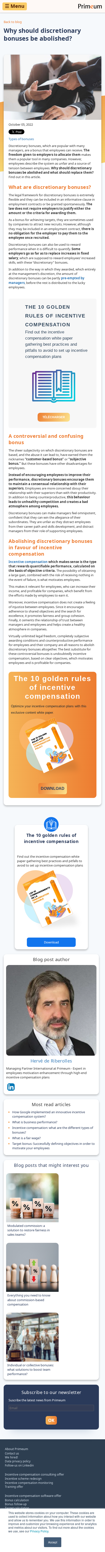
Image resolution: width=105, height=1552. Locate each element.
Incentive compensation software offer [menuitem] (33, 1495)
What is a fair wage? (26, 1138)
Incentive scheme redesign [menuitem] (23, 1478)
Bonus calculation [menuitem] (17, 1500)
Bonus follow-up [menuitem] (16, 1504)
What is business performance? (34, 1122)
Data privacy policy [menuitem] (18, 1461)
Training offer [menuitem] (14, 1487)
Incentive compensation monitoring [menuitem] (29, 1483)
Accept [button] (52, 1542)
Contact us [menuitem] (12, 1453)
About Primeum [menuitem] (16, 1449)
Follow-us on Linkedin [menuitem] (19, 1465)
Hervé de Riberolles (51, 1061)
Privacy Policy (39, 1531)
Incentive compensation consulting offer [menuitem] (34, 1474)
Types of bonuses (21, 139)
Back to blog (13, 22)
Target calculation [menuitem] (17, 1508)
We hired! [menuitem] (11, 1457)
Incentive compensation (28, 562)
